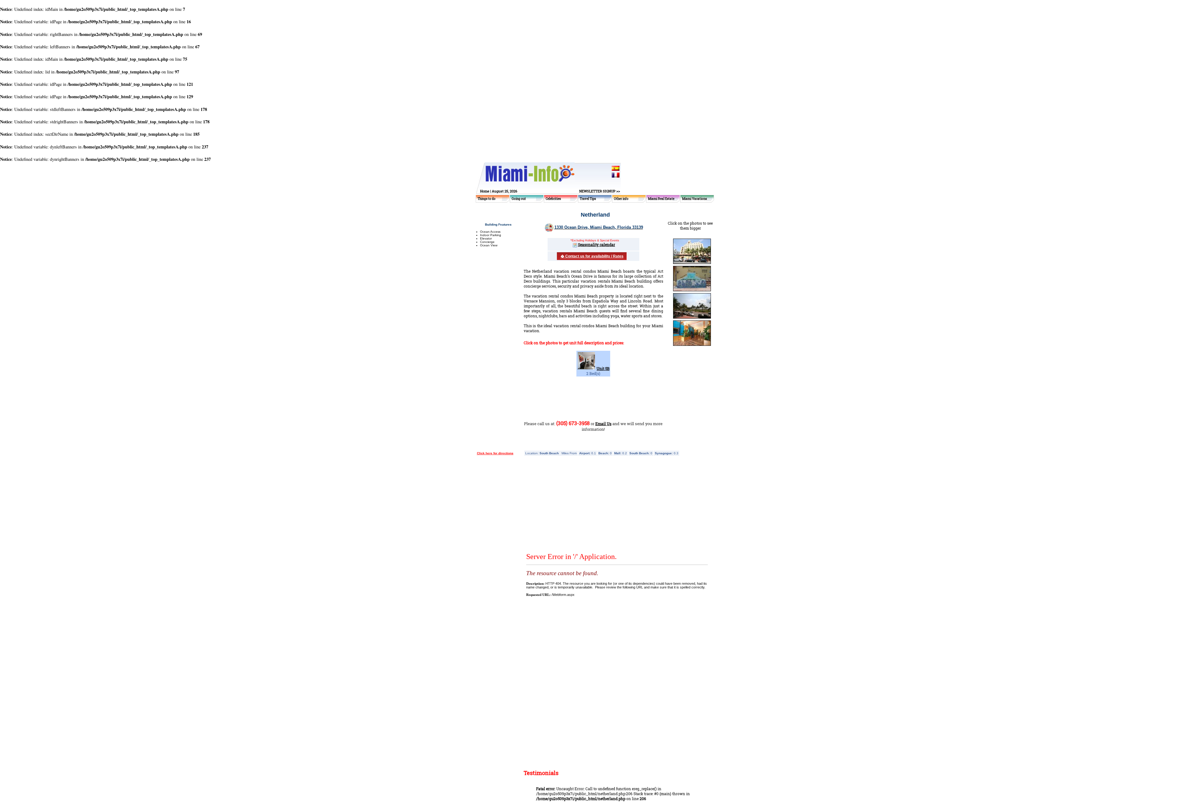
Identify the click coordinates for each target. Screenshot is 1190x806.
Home (484, 191)
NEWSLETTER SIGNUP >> (599, 191)
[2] (692, 263)
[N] (692, 290)
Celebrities (553, 199)
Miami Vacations (694, 199)
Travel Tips (588, 199)
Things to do (487, 199)
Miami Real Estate (661, 199)
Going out (519, 199)
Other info (621, 199)
